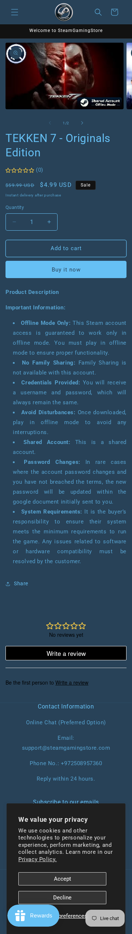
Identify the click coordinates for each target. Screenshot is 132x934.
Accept (62, 879)
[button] (15, 12)
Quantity (15, 207)
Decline (62, 897)
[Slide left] (50, 123)
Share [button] (21, 583)
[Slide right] (82, 123)
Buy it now (66, 269)
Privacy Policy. (37, 859)
